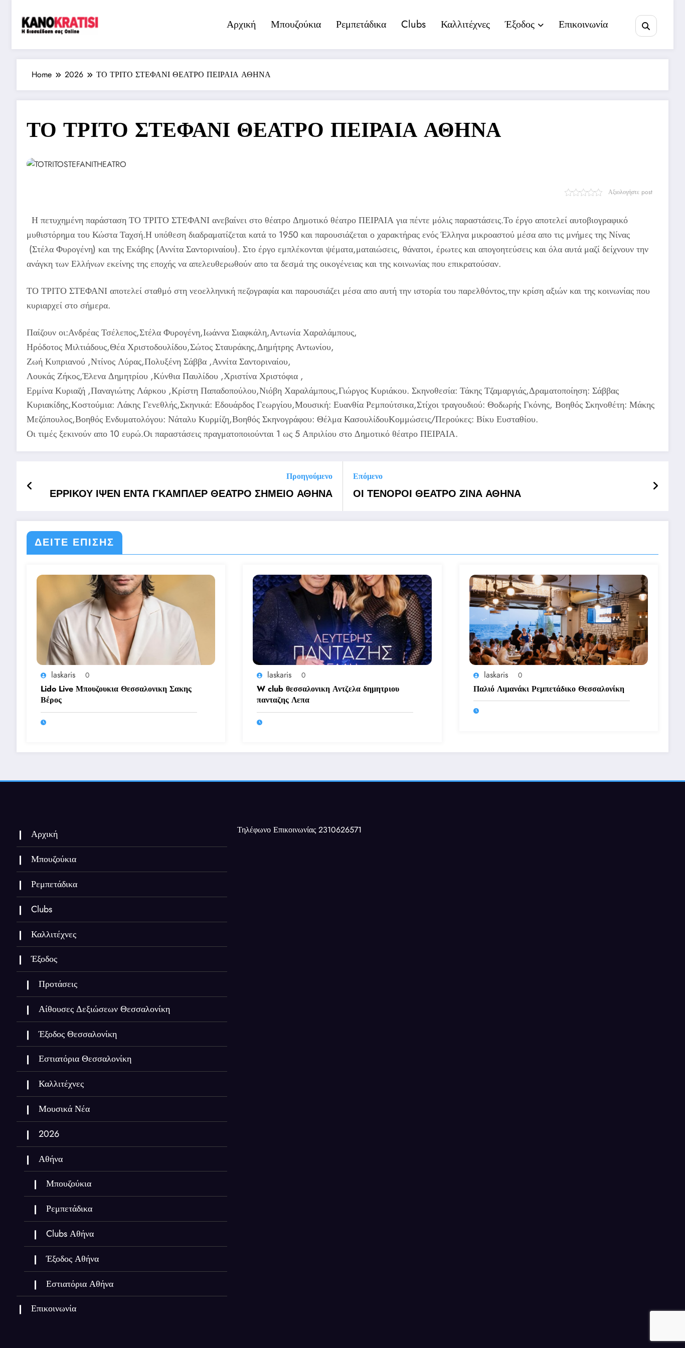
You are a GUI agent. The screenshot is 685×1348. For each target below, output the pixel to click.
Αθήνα (51, 1158)
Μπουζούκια (296, 24)
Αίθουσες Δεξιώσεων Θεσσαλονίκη (104, 1009)
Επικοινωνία (583, 24)
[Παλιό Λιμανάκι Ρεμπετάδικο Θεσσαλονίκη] (558, 619)
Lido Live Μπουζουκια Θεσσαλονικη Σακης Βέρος (116, 695)
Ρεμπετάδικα (361, 24)
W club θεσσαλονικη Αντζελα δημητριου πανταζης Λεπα (328, 695)
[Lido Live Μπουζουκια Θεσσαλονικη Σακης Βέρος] (126, 619)
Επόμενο (368, 476)
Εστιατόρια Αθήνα (79, 1283)
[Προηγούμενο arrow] (30, 486)
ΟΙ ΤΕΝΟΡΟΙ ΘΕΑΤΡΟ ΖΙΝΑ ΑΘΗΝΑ (437, 494)
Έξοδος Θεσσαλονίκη (78, 1034)
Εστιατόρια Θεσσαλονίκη (85, 1058)
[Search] (646, 26)
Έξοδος (520, 24)
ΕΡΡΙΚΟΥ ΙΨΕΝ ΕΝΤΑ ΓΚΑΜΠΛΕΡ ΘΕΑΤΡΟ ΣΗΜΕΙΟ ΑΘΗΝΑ (191, 494)
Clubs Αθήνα (70, 1233)
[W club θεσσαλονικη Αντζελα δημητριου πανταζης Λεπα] (342, 619)
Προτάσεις (58, 983)
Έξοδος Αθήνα (72, 1258)
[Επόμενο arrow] (655, 486)
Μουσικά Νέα (64, 1108)
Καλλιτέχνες (465, 24)
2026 (49, 1133)
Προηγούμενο (309, 476)
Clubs (413, 24)
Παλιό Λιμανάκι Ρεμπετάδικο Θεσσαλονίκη (548, 689)
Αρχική (241, 24)
